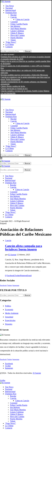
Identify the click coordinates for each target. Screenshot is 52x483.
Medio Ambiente (11, 313)
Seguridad (9, 317)
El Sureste (12, 255)
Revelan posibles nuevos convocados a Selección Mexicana (24, 75)
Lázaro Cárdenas (17, 31)
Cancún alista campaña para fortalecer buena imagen (23, 247)
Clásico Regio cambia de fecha (12, 86)
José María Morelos (18, 28)
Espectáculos (10, 320)
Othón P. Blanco (17, 33)
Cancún (13, 17)
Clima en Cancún (22, 19)
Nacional (9, 8)
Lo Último (9, 44)
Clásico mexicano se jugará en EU (14, 89)
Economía (9, 309)
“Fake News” (10, 42)
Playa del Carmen (17, 35)
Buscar (27, 51)
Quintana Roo (11, 13)
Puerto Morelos (16, 38)
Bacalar (13, 15)
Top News (9, 6)
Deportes (8, 324)
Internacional (10, 10)
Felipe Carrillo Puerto (19, 24)
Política (8, 306)
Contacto (9, 47)
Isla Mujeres (15, 26)
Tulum (13, 40)
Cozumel (14, 22)
